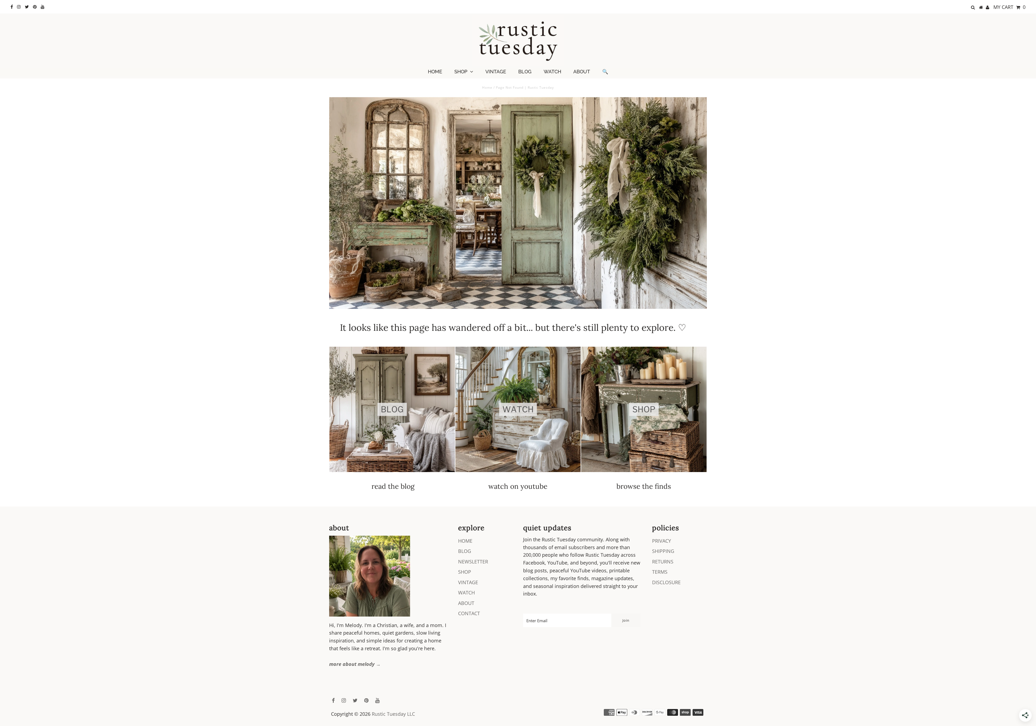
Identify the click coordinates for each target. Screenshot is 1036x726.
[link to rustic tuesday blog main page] (392, 474)
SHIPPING (663, 551)
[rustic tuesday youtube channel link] (518, 474)
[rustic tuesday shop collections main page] (644, 412)
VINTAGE (495, 71)
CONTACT (469, 613)
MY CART (1009, 7)
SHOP (460, 71)
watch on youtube (517, 486)
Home (487, 87)
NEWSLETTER (473, 561)
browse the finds (643, 486)
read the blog (393, 486)
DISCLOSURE (666, 582)
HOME (435, 71)
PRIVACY (661, 541)
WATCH (552, 71)
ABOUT (581, 71)
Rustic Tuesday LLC (393, 714)
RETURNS (662, 561)
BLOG (524, 71)
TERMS (659, 572)
